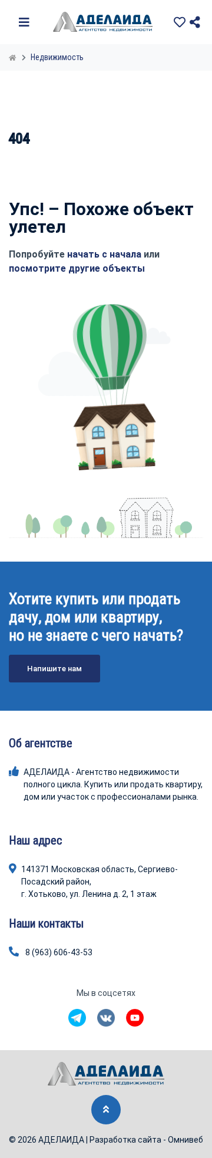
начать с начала (104, 254)
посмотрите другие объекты (77, 268)
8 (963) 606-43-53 (58, 952)
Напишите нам (54, 668)
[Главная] (14, 57)
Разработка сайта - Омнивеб (146, 1139)
